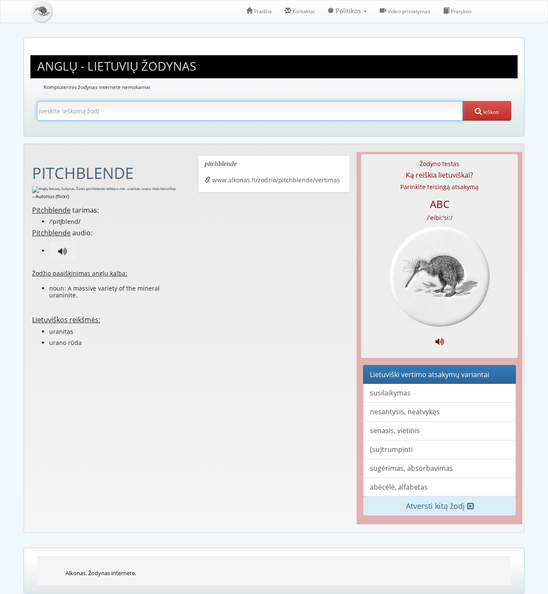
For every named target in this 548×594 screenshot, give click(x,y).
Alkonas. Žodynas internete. (101, 573)
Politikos (348, 11)
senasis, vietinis (395, 430)
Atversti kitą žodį (436, 506)
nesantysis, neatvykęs (405, 411)
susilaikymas (390, 393)
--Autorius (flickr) (50, 196)
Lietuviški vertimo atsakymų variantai (429, 374)
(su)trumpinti (391, 449)
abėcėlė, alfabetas (399, 487)
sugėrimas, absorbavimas (411, 468)
